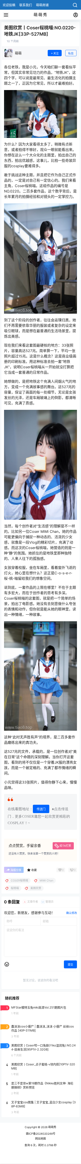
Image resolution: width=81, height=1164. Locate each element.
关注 (56, 53)
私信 (71, 53)
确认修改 (71, 913)
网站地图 (40, 1138)
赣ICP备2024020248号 (40, 1133)
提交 (70, 964)
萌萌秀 (51, 1127)
